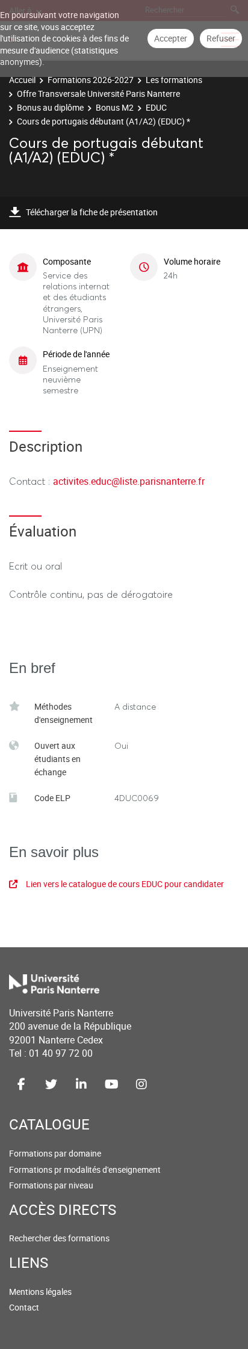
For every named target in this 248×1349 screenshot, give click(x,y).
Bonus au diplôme (50, 107)
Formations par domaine (55, 1153)
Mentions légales (40, 1291)
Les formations (174, 79)
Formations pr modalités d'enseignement (85, 1169)
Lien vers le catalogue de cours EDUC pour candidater (125, 884)
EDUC (156, 107)
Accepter (170, 38)
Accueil (22, 79)
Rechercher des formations (59, 1238)
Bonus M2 (115, 107)
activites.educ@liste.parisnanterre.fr (129, 481)
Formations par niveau (51, 1185)
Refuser (220, 38)
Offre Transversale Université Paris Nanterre (98, 93)
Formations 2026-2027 (91, 79)
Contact (24, 1307)
